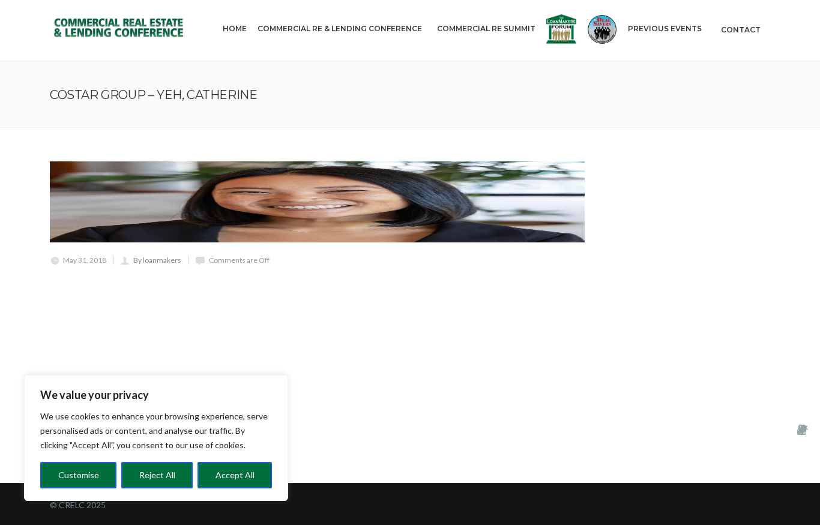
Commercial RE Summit (486, 28)
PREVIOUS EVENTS (665, 28)
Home (235, 28)
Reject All (157, 475)
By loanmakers (157, 260)
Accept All (235, 475)
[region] (156, 438)
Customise (78, 475)
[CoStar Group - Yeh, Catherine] (317, 201)
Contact (741, 29)
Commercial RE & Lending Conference (340, 28)
